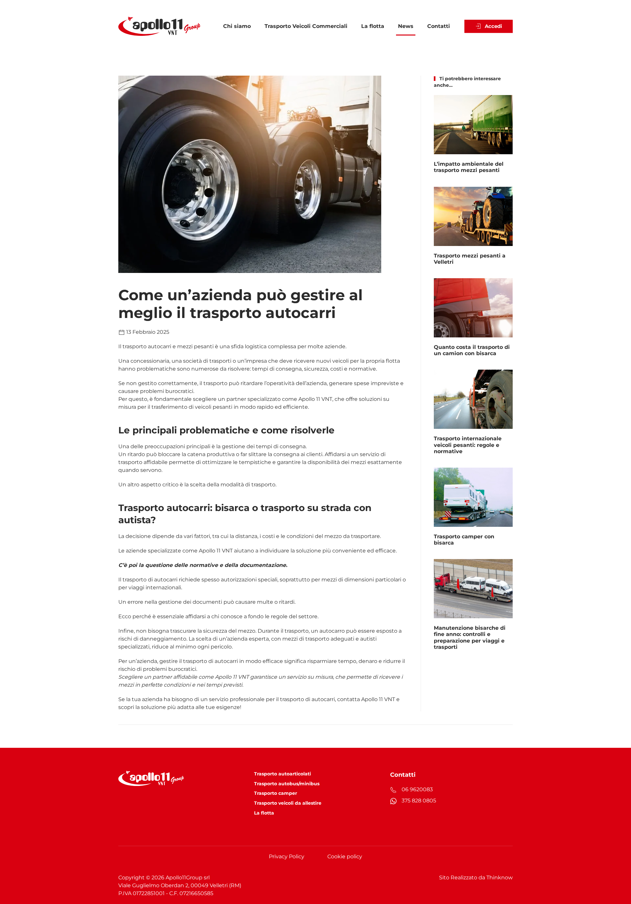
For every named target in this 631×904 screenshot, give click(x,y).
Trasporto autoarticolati (282, 774)
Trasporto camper (275, 793)
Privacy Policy (286, 856)
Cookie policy (344, 856)
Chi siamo (237, 26)
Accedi (493, 26)
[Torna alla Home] (159, 26)
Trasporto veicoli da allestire (287, 803)
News (405, 26)
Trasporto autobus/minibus (286, 784)
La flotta (372, 26)
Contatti (438, 26)
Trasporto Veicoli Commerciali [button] (306, 26)
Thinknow (499, 877)
